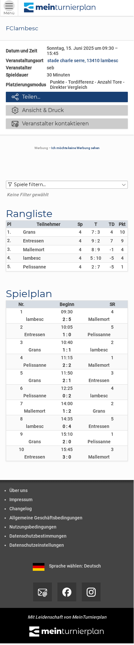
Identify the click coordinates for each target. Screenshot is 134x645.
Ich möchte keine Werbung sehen (75, 148)
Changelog (20, 508)
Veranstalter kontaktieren (50, 123)
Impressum (20, 499)
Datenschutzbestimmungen (38, 536)
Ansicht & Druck (38, 110)
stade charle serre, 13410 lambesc (82, 60)
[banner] (60, 8)
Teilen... (26, 97)
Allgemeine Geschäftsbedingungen (45, 517)
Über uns (18, 490)
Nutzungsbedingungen (32, 526)
